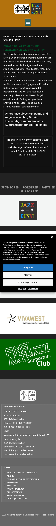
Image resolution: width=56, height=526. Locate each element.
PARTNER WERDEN (15, 489)
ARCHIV (10, 476)
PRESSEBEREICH (14, 492)
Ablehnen (28, 275)
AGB (20, 288)
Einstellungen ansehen (28, 282)
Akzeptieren (28, 267)
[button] (52, 237)
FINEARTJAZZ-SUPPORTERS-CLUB (23, 479)
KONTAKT (11, 485)
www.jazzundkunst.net (21, 454)
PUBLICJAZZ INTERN (17, 498)
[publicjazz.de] (28, 9)
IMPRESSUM (33, 288)
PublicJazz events (15, 495)
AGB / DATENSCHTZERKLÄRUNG (22, 472)
